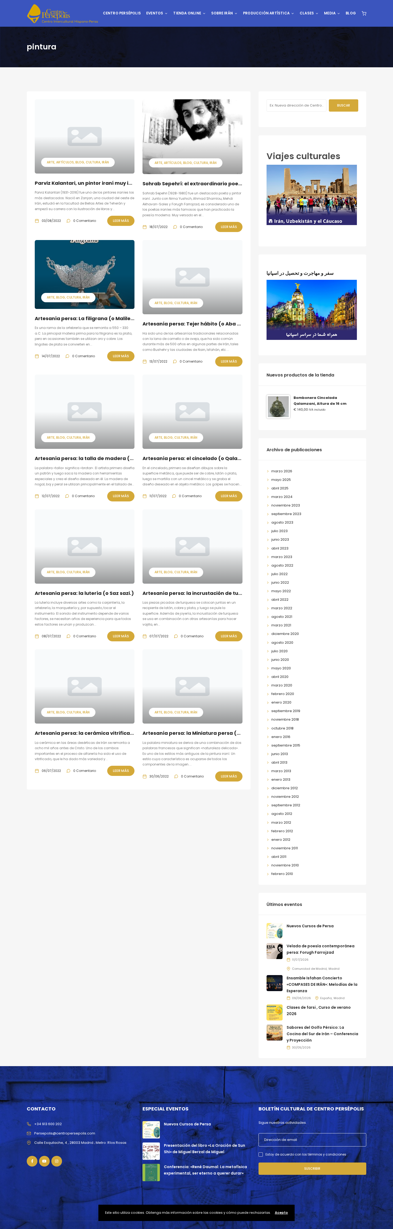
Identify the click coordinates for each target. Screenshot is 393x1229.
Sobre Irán (222, 13)
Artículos (65, 162)
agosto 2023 (282, 522)
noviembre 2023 (285, 505)
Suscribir (312, 1168)
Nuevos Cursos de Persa (310, 926)
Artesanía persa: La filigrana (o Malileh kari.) (92, 318)
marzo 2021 (281, 625)
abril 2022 (279, 599)
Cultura (93, 162)
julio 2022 (279, 573)
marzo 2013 (281, 770)
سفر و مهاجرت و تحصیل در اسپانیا (300, 273)
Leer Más (121, 220)
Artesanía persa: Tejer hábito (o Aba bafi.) (196, 323)
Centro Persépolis (122, 13)
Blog (351, 13)
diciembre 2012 (284, 788)
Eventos (154, 13)
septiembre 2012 (285, 805)
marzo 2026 (281, 471)
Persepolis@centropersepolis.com (64, 1133)
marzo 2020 (281, 685)
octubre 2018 (282, 728)
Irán (105, 162)
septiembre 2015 (285, 745)
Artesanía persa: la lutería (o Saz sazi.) (84, 593)
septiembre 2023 (286, 513)
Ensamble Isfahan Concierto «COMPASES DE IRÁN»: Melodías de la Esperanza (322, 984)
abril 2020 (279, 676)
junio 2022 (280, 582)
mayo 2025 (281, 479)
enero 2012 (280, 839)
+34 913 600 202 (48, 1123)
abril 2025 (279, 488)
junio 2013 (279, 753)
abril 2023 (279, 548)
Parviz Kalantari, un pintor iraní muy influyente (94, 183)
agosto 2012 (281, 813)
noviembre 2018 (285, 719)
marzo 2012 (281, 822)
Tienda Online (187, 13)
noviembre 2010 (285, 865)
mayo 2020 (281, 668)
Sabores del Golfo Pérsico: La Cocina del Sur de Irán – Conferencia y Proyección (322, 1034)
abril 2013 (279, 762)
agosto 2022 (282, 565)
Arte (51, 162)
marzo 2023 (281, 556)
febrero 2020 (282, 693)
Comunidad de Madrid (309, 969)
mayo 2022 (281, 591)
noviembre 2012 (285, 796)
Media (330, 13)
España (326, 998)
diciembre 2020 (285, 633)
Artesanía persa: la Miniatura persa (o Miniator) (203, 733)
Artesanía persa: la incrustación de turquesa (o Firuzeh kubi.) (220, 593)
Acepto (281, 1212)
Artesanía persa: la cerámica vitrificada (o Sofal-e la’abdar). (113, 733)
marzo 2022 (281, 608)
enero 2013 (280, 779)
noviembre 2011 (284, 848)
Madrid (334, 969)
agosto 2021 (281, 616)
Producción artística (266, 13)
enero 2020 (281, 702)
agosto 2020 (282, 642)
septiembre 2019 (285, 710)
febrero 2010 (282, 873)
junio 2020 (280, 659)
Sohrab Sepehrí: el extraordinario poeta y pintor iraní (209, 183)
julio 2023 (279, 530)
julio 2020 (279, 651)
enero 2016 (280, 736)
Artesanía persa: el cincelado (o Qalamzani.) (199, 458)
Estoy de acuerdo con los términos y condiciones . (306, 1154)
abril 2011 (278, 856)
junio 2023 (280, 539)
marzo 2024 (281, 496)
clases (307, 13)
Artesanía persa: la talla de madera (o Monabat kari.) (103, 458)
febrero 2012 (282, 831)
